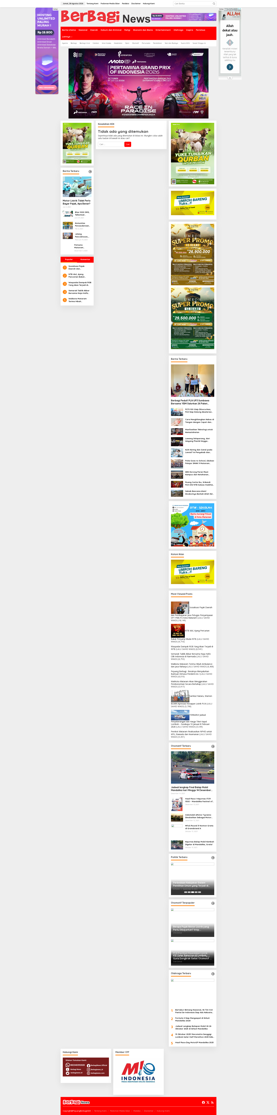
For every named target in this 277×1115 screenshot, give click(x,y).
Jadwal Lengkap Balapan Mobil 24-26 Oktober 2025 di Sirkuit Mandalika (193, 1027)
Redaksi (137, 1111)
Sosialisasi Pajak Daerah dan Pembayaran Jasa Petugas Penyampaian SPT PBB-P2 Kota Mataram (79, 267)
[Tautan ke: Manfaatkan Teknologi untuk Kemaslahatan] (177, 431)
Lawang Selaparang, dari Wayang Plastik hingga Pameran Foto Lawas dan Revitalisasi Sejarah (197, 439)
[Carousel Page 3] (192, 892)
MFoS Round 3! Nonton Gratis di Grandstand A (199, 826)
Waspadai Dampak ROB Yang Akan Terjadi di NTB (80, 283)
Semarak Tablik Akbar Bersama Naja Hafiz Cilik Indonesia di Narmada (79, 291)
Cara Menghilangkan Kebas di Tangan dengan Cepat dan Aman (199, 420)
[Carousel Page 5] (199, 892)
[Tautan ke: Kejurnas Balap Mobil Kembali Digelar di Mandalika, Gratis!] (177, 844)
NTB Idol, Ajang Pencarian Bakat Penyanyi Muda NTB (78, 275)
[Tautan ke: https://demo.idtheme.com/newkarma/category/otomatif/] (213, 746)
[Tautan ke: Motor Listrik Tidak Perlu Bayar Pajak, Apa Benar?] (77, 187)
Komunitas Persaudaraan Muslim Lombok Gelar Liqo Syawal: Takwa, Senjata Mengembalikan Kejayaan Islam (82, 224)
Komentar (85, 259)
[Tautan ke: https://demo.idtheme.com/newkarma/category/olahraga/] (213, 974)
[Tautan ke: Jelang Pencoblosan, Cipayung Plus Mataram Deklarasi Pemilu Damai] (68, 235)
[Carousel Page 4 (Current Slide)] (196, 892)
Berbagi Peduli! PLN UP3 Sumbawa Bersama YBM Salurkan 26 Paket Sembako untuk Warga (190, 402)
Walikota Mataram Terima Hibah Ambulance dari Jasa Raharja (79, 299)
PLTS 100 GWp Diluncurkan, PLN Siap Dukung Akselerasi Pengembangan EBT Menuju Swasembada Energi (198, 410)
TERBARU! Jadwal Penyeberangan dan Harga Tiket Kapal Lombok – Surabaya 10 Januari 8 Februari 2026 (190, 720)
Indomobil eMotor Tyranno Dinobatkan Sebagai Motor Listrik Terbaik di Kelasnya (198, 816)
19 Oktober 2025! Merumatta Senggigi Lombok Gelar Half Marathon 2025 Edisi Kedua (194, 1035)
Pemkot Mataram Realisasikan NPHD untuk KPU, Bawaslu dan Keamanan (191, 732)
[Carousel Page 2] (189, 892)
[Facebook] (203, 1102)
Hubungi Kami (163, 1111)
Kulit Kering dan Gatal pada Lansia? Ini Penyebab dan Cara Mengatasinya (198, 451)
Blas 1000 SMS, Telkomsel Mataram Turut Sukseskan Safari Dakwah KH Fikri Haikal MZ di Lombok (82, 213)
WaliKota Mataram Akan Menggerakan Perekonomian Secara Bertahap (189, 682)
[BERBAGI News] (106, 16)
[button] (214, 3)
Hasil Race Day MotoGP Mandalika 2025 (194, 1042)
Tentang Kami (100, 1111)
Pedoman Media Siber (120, 1111)
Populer (69, 259)
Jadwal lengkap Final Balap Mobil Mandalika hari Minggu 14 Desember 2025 (191, 789)
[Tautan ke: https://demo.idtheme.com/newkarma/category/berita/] (90, 171)
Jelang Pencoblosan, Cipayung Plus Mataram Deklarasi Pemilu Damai (83, 235)
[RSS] (212, 1102)
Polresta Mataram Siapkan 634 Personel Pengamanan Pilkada (80, 246)
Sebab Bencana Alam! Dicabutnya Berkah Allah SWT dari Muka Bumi (199, 492)
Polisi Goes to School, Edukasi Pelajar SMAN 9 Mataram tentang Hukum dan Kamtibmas (199, 462)
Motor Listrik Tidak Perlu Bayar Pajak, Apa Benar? (76, 202)
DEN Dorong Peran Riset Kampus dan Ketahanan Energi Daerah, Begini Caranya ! (196, 473)
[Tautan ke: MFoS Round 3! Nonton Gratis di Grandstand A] (177, 831)
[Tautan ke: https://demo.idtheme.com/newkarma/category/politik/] (213, 857)
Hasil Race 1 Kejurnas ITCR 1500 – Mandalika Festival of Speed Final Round (199, 800)
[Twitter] (208, 1102)
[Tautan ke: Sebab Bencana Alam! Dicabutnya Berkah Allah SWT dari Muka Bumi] (177, 493)
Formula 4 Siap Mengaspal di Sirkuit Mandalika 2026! (192, 1019)
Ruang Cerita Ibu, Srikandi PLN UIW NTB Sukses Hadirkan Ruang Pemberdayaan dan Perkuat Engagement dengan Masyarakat (199, 483)
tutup (55, 9)
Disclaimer (148, 1111)
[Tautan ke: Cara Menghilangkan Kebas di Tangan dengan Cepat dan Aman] (177, 422)
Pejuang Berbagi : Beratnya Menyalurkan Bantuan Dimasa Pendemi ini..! (190, 672)
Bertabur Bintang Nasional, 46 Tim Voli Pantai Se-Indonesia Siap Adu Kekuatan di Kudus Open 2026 (194, 1011)
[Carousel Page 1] (185, 892)
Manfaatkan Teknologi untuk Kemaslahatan (199, 430)
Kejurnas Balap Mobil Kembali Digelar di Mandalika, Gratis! (199, 843)
